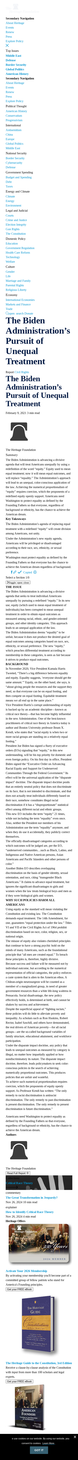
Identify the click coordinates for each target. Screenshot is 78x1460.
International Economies (20, 299)
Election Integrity (16, 224)
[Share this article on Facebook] (11, 572)
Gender (10, 271)
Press (9, 36)
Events (10, 27)
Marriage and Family (18, 280)
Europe (10, 139)
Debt (9, 181)
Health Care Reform (18, 252)
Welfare (10, 261)
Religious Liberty (16, 289)
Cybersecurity (14, 162)
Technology (13, 257)
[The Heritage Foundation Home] (22, 14)
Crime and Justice (16, 220)
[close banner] (75, 1437)
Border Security (16, 64)
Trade (9, 309)
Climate (10, 196)
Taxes (9, 186)
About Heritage (15, 23)
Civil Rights (22, 372)
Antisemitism (13, 130)
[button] (7, 45)
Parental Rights (15, 285)
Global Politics (15, 69)
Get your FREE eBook (19, 1289)
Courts (10, 215)
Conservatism (14, 115)
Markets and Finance (18, 304)
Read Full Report (16, 1173)
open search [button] (16, 313)
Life (8, 276)
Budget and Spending (19, 177)
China (9, 134)
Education (12, 243)
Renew (10, 32)
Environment (13, 205)
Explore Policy (14, 41)
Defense (11, 60)
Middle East (13, 55)
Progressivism (14, 120)
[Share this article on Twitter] (8, 572)
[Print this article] (35, 572)
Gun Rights (13, 229)
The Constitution (16, 233)
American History (17, 73)
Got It (39, 1450)
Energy (10, 201)
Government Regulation (20, 248)
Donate (28, 313)
